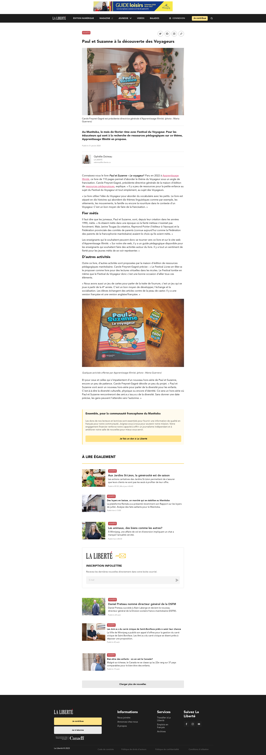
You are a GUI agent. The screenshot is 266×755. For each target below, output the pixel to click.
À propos (122, 726)
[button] (160, 34)
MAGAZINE (104, 18)
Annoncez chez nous (127, 722)
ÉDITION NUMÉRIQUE (83, 18)
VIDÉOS (140, 18)
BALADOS (154, 18)
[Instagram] (192, 726)
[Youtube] (199, 726)
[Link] (181, 34)
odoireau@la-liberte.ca (102, 162)
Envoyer (175, 580)
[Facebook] (186, 726)
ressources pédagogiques (100, 186)
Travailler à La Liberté (164, 719)
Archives (161, 732)
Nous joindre (123, 718)
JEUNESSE (123, 18)
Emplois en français (162, 726)
